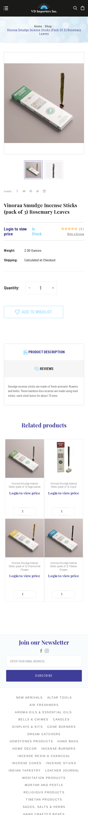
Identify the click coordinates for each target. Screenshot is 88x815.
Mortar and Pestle (44, 785)
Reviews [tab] (46, 369)
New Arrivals (29, 697)
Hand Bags (68, 741)
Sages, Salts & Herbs (44, 806)
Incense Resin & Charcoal (44, 756)
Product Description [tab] (46, 352)
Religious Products (44, 792)
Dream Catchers (44, 734)
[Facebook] (41, 651)
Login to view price (24, 493)
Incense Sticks (61, 763)
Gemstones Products (31, 741)
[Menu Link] (6, 8)
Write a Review (75, 234)
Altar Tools (59, 697)
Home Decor (24, 748)
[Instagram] (47, 651)
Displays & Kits (27, 726)
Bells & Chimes (33, 719)
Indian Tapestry (25, 770)
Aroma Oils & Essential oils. (44, 712)
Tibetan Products (44, 799)
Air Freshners (44, 705)
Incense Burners (58, 748)
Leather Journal (62, 770)
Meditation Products (43, 777)
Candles (61, 719)
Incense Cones (26, 763)
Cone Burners (61, 726)
